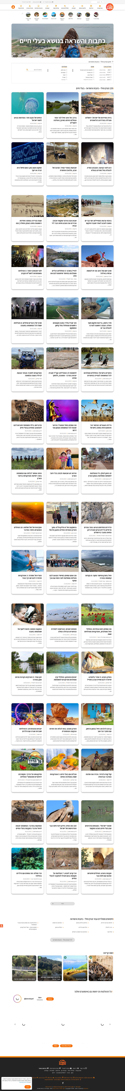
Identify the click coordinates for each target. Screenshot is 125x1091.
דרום (108, 77)
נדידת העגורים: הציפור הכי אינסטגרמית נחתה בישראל (100, 426)
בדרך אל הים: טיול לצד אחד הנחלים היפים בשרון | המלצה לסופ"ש (65, 120)
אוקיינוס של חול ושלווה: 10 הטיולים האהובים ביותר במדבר (28, 528)
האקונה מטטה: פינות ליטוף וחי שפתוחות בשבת (30, 630)
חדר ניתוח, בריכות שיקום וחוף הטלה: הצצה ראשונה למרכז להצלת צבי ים (99, 325)
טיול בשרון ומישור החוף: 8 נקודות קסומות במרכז (98, 576)
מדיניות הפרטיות (23, 1082)
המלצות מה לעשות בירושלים (79, 932)
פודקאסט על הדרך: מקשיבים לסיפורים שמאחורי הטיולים (30, 775)
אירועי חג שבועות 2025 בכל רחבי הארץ (63, 474)
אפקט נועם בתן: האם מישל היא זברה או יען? (29, 169)
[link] (63, 1083)
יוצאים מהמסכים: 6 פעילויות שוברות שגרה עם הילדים (30, 729)
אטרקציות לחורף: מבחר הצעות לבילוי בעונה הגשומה (29, 374)
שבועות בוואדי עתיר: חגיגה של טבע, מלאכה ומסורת (64, 169)
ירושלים (108, 75)
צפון (109, 70)
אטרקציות (78, 1070)
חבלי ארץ (90, 75)
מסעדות (63, 72)
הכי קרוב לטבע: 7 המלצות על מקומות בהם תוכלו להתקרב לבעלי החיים (63, 876)
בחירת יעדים (102, 70)
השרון (108, 80)
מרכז (108, 72)
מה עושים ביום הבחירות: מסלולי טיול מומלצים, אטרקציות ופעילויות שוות (97, 631)
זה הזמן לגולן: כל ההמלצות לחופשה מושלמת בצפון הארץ (99, 474)
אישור (27, 1087)
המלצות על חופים (57, 923)
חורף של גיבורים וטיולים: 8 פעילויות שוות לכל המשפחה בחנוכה (28, 324)
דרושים (75, 1068)
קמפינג (46, 1070)
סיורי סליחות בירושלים (104, 979)
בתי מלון (63, 70)
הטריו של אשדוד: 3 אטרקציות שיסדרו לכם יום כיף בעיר (30, 576)
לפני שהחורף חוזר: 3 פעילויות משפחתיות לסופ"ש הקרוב (30, 272)
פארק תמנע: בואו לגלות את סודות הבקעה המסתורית (63, 729)
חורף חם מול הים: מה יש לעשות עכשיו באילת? (99, 272)
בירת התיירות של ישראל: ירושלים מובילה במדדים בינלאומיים (98, 118)
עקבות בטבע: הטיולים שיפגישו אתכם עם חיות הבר (99, 874)
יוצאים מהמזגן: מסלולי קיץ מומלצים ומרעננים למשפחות (65, 678)
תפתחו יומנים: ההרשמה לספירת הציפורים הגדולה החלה (64, 630)
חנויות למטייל (66, 1068)
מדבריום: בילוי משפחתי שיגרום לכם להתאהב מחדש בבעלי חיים (28, 426)
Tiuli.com (86, 1088)
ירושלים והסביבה (61, 1073)
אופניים (63, 80)
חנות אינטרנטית (54, 1068)
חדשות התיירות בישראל (86, 70)
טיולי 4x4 (109, 932)
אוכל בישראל (89, 77)
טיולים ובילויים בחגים (81, 923)
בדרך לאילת (109, 927)
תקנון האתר (77, 1087)
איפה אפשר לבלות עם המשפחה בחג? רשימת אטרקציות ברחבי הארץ (29, 476)
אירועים (58, 1070)
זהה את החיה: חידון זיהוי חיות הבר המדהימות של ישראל (63, 827)
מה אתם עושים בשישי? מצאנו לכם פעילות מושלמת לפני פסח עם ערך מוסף (63, 578)
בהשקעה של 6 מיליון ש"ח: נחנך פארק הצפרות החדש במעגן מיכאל (63, 528)
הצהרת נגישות (48, 1087)
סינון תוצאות (106, 85)
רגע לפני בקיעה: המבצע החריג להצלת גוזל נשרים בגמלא (99, 169)
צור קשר (82, 1068)
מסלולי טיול (71, 1070)
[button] (22, 14)
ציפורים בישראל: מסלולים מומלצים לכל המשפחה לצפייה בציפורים (97, 374)
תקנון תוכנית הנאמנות (58, 1087)
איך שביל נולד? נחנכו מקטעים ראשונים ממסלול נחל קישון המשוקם (65, 325)
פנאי (64, 75)
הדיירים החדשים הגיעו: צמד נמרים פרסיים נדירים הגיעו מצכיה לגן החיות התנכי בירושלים (97, 530)
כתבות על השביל (88, 80)
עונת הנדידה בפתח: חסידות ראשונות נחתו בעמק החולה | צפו (29, 221)
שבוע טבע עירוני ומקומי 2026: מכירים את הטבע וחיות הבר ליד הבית (64, 223)
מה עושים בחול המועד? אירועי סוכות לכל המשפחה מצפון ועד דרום (65, 427)
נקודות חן (63, 1070)
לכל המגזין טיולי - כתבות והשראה (62, 940)
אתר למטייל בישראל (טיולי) (58, 1088)
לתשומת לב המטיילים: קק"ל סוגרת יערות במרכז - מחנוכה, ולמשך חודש (63, 375)
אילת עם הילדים (83, 927)
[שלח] (27, 69)
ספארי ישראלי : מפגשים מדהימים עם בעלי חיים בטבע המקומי (98, 827)
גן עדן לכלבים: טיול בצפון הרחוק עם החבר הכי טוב (98, 729)
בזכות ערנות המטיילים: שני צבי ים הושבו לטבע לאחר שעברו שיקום (98, 221)
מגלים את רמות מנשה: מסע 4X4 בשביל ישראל (50, 978)
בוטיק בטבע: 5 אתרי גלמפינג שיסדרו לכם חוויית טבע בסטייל (99, 678)
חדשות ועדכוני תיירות (106, 923)
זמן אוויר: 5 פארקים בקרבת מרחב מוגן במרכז (28, 678)
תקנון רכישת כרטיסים (69, 1087)
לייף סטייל (89, 72)
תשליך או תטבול (81, 979)
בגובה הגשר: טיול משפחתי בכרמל (24, 979)
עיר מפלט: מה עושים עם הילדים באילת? (29, 874)
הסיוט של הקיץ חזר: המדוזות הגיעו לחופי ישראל (28, 118)
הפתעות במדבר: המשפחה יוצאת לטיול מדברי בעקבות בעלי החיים (29, 827)
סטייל (63, 77)
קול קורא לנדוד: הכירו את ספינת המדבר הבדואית (98, 775)
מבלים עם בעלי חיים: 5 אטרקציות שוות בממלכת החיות (63, 775)
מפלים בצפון (58, 927)
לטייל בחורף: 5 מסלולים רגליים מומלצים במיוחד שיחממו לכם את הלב (63, 273)
